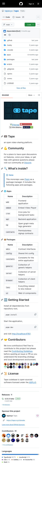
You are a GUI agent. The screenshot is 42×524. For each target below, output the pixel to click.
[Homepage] (21, 4)
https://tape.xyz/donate (16, 420)
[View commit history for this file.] (10, 35)
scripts (9, 64)
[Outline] (39, 95)
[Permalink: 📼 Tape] (2, 136)
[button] (35, 314)
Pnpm (27, 179)
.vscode (10, 50)
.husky (9, 45)
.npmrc (9, 74)
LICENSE (10, 83)
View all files (21, 88)
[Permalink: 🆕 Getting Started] (2, 299)
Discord (27, 162)
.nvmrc (9, 78)
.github (9, 40)
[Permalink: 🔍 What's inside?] (2, 168)
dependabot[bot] (14, 31)
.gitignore (10, 69)
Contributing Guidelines (22, 351)
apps (9, 55)
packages (10, 59)
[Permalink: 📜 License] (2, 373)
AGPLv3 (32, 382)
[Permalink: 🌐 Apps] (2, 191)
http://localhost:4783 (21, 334)
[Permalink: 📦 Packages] (2, 239)
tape (16, 11)
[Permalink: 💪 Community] (2, 148)
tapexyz (9, 11)
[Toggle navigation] (3, 3)
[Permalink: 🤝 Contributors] (2, 339)
